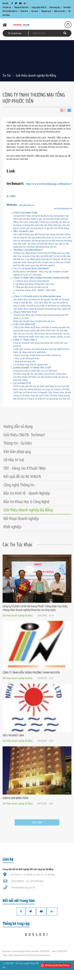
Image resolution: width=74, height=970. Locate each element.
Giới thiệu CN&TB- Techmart (24, 434)
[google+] (25, 3)
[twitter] (16, 3)
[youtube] (20, 3)
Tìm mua (34, 11)
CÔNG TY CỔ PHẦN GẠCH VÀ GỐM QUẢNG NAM (37, 296)
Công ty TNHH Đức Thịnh (25, 312)
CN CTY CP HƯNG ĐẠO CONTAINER (31, 268)
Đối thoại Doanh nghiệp (21, 518)
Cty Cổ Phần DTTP (22, 383)
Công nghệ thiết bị (39, 7)
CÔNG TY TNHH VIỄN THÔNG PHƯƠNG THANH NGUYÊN (41, 278)
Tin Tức (7, 75)
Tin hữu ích (7, 7)
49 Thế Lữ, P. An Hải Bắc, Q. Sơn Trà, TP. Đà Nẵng (33, 875)
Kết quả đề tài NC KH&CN (22, 476)
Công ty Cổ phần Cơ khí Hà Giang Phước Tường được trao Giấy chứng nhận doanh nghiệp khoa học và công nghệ (35, 608)
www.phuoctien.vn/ (27, 205)
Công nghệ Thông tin (18, 485)
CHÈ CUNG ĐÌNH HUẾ (24, 324)
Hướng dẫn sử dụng (18, 426)
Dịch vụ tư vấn (59, 11)
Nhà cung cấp (55, 7)
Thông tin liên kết (21, 7)
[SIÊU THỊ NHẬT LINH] (37, 708)
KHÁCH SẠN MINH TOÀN (25, 213)
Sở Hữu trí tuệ (13, 459)
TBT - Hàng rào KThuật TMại (24, 468)
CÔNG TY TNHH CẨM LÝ (25, 340)
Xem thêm (37, 822)
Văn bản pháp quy (17, 451)
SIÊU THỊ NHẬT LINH (23, 231)
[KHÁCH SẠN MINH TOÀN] (37, 770)
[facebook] (12, 3)
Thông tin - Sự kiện (17, 443)
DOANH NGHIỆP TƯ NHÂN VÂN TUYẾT (32, 368)
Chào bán (24, 11)
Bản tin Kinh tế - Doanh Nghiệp (26, 493)
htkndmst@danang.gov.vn (23, 887)
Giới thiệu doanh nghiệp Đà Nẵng (36, 75)
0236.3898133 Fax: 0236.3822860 (27, 881)
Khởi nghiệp (12, 526)
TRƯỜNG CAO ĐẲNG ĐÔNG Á (28, 250)
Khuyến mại (46, 11)
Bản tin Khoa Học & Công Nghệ (26, 501)
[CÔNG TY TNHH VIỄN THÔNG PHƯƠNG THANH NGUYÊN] (37, 645)
